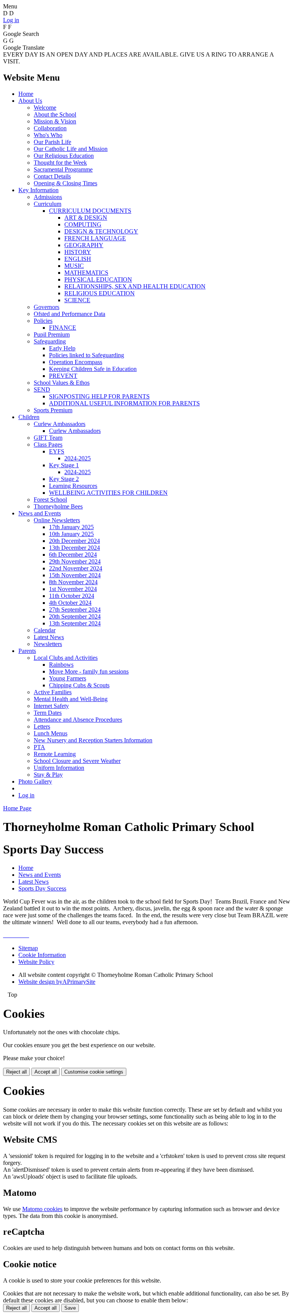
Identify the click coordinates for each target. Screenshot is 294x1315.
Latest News (49, 637)
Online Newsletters (57, 520)
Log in (11, 20)
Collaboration (50, 128)
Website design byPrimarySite (56, 981)
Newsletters (48, 644)
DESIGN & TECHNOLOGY (101, 231)
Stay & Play (48, 774)
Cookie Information (42, 955)
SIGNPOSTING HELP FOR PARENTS (99, 396)
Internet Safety (51, 706)
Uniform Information (59, 767)
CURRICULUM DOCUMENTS (90, 210)
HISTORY (77, 252)
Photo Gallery (35, 781)
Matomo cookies (42, 1209)
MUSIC (74, 265)
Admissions (48, 197)
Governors (46, 307)
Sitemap (28, 948)
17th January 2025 (71, 527)
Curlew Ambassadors (59, 424)
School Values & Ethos (62, 382)
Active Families (53, 692)
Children (28, 417)
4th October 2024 (70, 602)
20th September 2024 (75, 616)
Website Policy (36, 962)
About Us (30, 100)
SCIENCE (77, 300)
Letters (42, 726)
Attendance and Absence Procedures (78, 719)
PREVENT (63, 375)
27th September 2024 (75, 609)
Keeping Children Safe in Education (93, 369)
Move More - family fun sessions (89, 671)
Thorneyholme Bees (58, 506)
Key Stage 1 (64, 465)
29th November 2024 (75, 561)
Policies (43, 320)
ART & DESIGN (85, 217)
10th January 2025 (71, 534)
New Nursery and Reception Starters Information (93, 740)
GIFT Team (48, 437)
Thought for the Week (60, 162)
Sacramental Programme (63, 169)
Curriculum (47, 204)
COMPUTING (82, 224)
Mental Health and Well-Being (71, 699)
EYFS (56, 451)
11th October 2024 (71, 596)
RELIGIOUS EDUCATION (99, 293)
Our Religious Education (64, 155)
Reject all (16, 1072)
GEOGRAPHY (83, 245)
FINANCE (62, 327)
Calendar (45, 630)
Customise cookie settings (93, 1072)
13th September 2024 (75, 623)
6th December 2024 (73, 554)
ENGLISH (77, 259)
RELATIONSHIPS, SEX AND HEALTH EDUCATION (135, 286)
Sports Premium (53, 410)
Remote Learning (55, 754)
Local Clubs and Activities (66, 657)
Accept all (45, 1072)
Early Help (62, 348)
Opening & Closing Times (65, 183)
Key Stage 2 (64, 479)
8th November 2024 (73, 582)
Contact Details (52, 176)
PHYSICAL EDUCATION (98, 279)
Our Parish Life (52, 142)
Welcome (45, 107)
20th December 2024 (74, 541)
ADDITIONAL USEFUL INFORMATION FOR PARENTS (124, 403)
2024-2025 (77, 458)
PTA (39, 747)
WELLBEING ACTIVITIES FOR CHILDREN (108, 492)
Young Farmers (67, 678)
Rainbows (61, 664)
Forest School (50, 499)
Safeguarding (50, 341)
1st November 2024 (73, 589)
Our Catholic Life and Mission (71, 149)
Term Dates (48, 712)
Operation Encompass (75, 362)
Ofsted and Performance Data (69, 314)
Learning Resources (73, 486)
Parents (27, 651)
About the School (55, 114)
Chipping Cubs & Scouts (79, 685)
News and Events (39, 513)
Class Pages (48, 444)
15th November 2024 (75, 575)
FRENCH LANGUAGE (95, 238)
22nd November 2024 (75, 568)
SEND (42, 389)
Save (70, 1308)
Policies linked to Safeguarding (86, 355)
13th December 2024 (74, 547)
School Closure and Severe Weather (77, 761)
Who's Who (48, 135)
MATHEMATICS (86, 272)
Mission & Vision (55, 121)
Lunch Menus (50, 733)
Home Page (17, 808)
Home (25, 94)
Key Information (38, 190)
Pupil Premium (52, 334)
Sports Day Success (42, 888)
